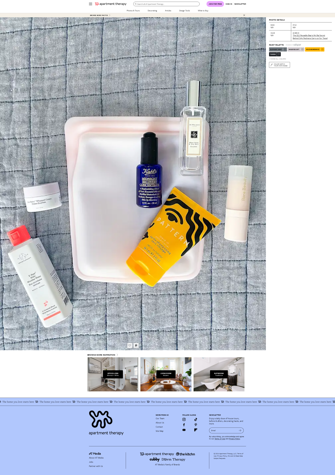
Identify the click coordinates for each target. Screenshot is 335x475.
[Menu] (90, 4)
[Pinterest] (195, 424)
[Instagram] (184, 419)
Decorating (152, 10)
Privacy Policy (234, 439)
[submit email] (240, 430)
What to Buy (203, 10)
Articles (168, 10)
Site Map (159, 431)
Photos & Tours (133, 10)
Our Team (160, 418)
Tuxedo (273, 54)
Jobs (91, 461)
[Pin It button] (136, 345)
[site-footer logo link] (95, 454)
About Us (160, 422)
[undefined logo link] (110, 4)
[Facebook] (184, 424)
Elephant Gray (276, 49)
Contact (159, 426)
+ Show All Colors (277, 59)
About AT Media (96, 457)
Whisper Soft (294, 49)
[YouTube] (184, 429)
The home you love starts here (53, 401)
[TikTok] (195, 419)
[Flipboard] (195, 429)
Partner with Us (96, 466)
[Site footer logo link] (121, 422)
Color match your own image (281, 65)
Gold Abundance (312, 49)
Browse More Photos (99, 15)
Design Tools (184, 10)
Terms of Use (219, 439)
